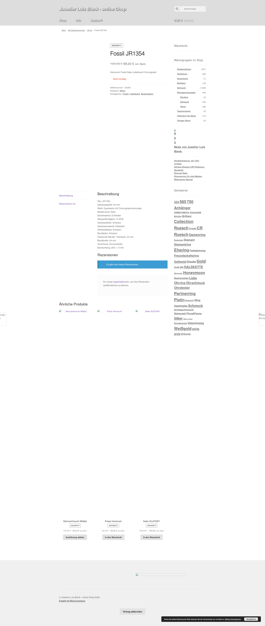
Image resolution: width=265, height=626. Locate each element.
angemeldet (118, 281)
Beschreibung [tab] (66, 195)
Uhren (89, 30)
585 (183, 201)
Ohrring (180, 282)
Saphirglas (181, 306)
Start (64, 30)
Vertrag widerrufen (132, 611)
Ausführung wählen (75, 537)
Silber (178, 318)
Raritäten (181, 83)
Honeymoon (194, 272)
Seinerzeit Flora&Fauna (188, 313)
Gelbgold (180, 262)
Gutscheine (182, 78)
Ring (197, 300)
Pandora (184, 97)
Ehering (181, 250)
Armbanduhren (184, 69)
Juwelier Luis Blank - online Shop (92, 8)
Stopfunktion (147, 93)
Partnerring (185, 293)
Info (78, 20)
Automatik (195, 212)
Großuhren (182, 73)
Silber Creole (188, 319)
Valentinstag (196, 323)
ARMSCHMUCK (181, 212)
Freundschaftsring (186, 255)
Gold (201, 261)
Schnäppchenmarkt (76, 30)
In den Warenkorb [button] (113, 537)
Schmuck (181, 87)
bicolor (178, 216)
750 (190, 201)
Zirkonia (186, 334)
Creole (192, 228)
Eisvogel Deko (181, 173)
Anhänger (182, 207)
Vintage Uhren (183, 120)
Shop (62, 20)
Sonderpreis (180, 323)
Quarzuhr (189, 300)
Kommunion (181, 278)
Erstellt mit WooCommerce (72, 600)
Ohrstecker (182, 287)
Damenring (197, 234)
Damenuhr (178, 240)
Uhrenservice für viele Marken (188, 176)
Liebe (193, 278)
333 (176, 202)
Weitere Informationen (233, 619)
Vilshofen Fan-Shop (186, 115)
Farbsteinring (198, 250)
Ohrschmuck (195, 282)
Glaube (191, 262)
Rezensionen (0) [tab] (67, 203)
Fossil (125, 93)
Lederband (135, 93)
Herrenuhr (178, 273)
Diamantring (182, 244)
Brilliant (186, 216)
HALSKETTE (193, 266)
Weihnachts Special (183, 179)
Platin (179, 299)
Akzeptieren (251, 619)
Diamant (189, 240)
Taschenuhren (184, 111)
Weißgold (182, 328)
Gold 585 (178, 267)
